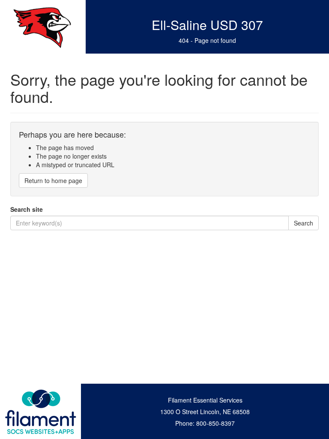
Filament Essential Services (205, 400)
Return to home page (53, 180)
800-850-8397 (215, 423)
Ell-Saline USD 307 (207, 24)
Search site (26, 209)
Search (303, 223)
